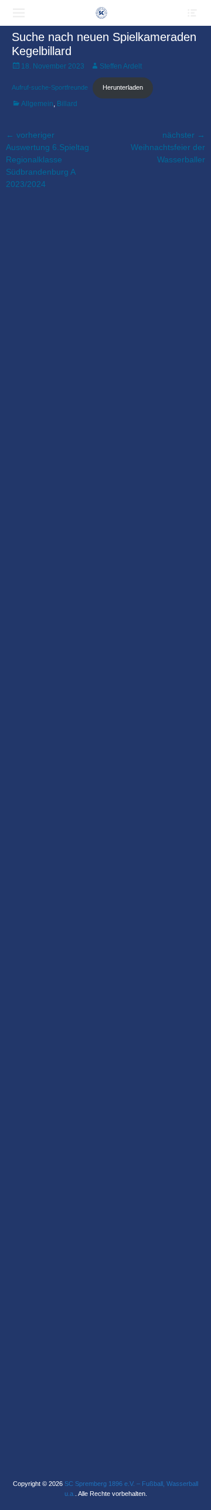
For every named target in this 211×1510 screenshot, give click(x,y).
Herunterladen (123, 87)
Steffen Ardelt (121, 66)
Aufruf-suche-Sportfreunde (50, 87)
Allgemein (37, 104)
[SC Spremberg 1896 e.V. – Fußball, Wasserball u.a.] (101, 13)
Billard (67, 104)
